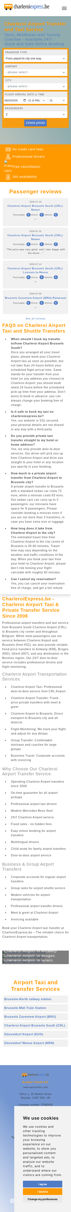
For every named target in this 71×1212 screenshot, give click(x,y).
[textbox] (33, 72)
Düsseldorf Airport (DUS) (23, 1034)
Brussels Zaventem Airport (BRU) (30, 1016)
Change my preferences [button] (43, 1199)
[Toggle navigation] (64, 8)
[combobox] (35, 72)
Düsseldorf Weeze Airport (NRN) (29, 1043)
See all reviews (35, 318)
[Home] (27, 7)
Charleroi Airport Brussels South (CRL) (34, 1025)
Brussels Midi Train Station (25, 1007)
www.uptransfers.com (35, 1087)
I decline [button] (43, 1191)
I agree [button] (42, 1184)
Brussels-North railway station (28, 999)
